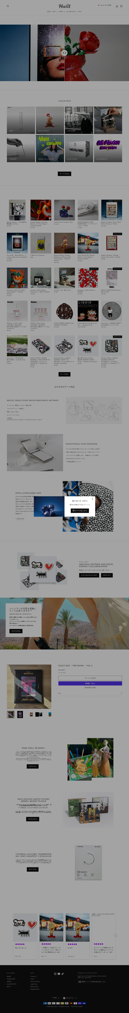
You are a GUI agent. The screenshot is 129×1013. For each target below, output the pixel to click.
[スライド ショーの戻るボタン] (13, 934)
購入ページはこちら (80, 510)
